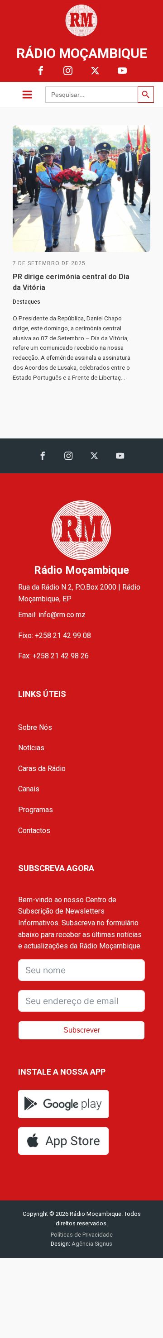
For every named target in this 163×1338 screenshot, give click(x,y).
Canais (28, 789)
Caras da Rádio (42, 768)
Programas (35, 809)
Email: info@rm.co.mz (52, 614)
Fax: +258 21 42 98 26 (53, 656)
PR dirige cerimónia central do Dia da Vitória (71, 282)
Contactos (34, 830)
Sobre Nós (35, 727)
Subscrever (81, 1030)
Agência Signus (91, 1243)
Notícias (31, 747)
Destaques (26, 302)
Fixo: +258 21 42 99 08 (54, 635)
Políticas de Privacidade (82, 1234)
